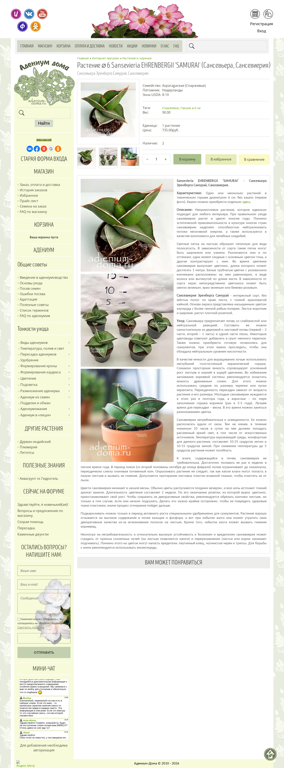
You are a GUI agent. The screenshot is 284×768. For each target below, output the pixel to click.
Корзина (63, 46)
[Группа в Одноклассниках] (35, 26)
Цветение (28, 378)
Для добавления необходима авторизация (44, 747)
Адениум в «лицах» (35, 415)
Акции (132, 46)
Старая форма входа (44, 159)
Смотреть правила (30, 627)
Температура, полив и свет (42, 348)
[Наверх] (272, 756)
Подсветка (28, 384)
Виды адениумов (34, 342)
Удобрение (29, 360)
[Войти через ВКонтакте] (30, 149)
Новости (116, 46)
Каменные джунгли (33, 534)
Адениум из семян (35, 397)
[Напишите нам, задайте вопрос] (268, 14)
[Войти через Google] (51, 149)
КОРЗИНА (44, 225)
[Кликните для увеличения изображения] (108, 109)
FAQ (176, 46)
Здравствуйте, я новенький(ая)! (42, 504)
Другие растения (44, 428)
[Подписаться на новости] (255, 14)
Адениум (43, 250)
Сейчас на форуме (43, 491)
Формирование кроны (38, 366)
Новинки (149, 46)
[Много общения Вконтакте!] (29, 14)
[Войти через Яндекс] (44, 149)
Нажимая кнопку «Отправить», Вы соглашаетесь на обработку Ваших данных (43, 623)
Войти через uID (44, 140)
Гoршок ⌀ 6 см (190, 108)
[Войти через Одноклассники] (58, 149)
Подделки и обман (35, 403)
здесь (246, 202)
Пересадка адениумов (38, 354)
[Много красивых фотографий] (16, 14)
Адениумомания (33, 408)
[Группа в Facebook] (22, 26)
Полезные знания (44, 465)
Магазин (45, 46)
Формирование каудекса (40, 372)
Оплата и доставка (90, 46)
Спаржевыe (170, 108)
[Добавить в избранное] (221, 159)
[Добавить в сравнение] (254, 159)
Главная (27, 46)
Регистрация (261, 23)
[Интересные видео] (42, 14)
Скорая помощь (30, 521)
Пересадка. (26, 528)
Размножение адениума (40, 391)
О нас (165, 46)
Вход (261, 30)
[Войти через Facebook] (37, 149)
